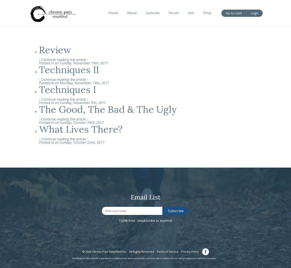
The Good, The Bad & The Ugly (108, 109)
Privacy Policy (190, 252)
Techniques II (69, 70)
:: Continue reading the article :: (63, 59)
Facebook (205, 251)
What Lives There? (80, 129)
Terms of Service (168, 252)
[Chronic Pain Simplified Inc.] (55, 13)
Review (55, 50)
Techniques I (67, 89)
